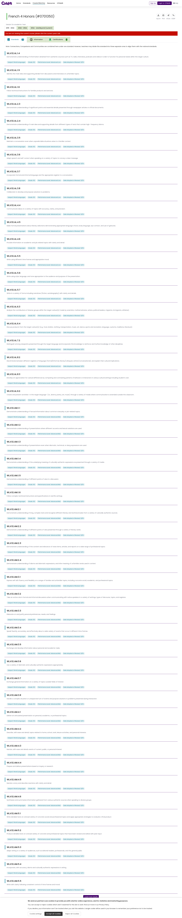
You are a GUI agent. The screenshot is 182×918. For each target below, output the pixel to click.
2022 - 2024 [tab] (22, 28)
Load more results (91, 897)
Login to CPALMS (164, 3)
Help (176, 3)
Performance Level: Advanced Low (49, 62)
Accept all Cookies (53, 914)
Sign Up (153, 3)
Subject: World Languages (16, 62)
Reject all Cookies (72, 914)
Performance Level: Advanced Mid (49, 417)
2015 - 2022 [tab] (10, 28)
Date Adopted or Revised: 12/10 (74, 62)
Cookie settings (36, 914)
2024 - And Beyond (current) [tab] (41, 28)
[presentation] (23, 28)
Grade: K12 (31, 62)
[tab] (15, 39)
